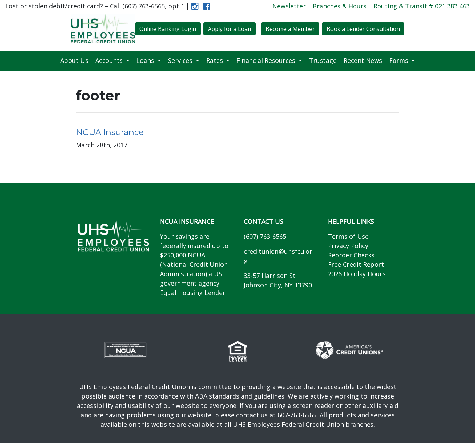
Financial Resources (266, 60)
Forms (399, 60)
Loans (146, 60)
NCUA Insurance (110, 132)
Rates (215, 60)
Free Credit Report (356, 264)
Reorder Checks (351, 255)
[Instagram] (195, 6)
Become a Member (290, 29)
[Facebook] (205, 6)
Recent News (363, 60)
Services (181, 60)
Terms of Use (348, 236)
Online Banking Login (167, 29)
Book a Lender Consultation (363, 29)
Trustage (323, 60)
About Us (74, 60)
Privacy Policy (348, 245)
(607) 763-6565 (265, 236)
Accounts (109, 60)
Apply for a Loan (229, 29)
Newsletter (289, 6)
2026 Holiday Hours (357, 274)
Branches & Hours (340, 6)
